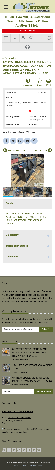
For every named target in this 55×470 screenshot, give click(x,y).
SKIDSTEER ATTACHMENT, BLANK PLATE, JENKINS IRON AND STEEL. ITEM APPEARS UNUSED (30, 352)
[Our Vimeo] (34, 450)
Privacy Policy (36, 465)
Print (48, 84)
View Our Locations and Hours (17, 411)
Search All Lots (44, 391)
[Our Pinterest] (24, 450)
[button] (49, 157)
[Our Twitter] (14, 450)
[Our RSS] (4, 450)
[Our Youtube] (39, 450)
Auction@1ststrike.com (19, 417)
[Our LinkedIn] (29, 450)
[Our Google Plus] (19, 450)
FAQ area (38, 428)
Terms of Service (20, 465)
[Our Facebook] (9, 450)
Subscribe (46, 329)
